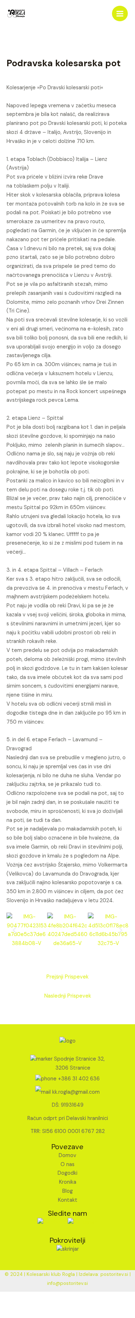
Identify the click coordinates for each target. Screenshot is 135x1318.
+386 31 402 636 (79, 1078)
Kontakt (67, 1200)
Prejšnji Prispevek (67, 976)
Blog (67, 1191)
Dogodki (67, 1173)
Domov (67, 1155)
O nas (67, 1164)
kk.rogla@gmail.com (76, 1092)
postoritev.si (114, 1274)
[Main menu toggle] (120, 14)
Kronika (67, 1182)
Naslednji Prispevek (67, 996)
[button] (14, 930)
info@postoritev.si (67, 1283)
